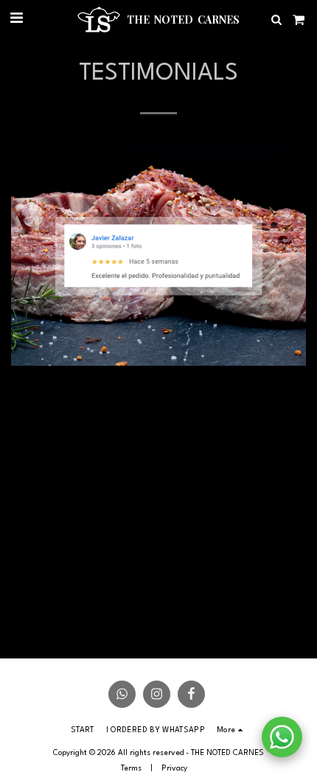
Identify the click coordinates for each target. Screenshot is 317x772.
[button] (16, 19)
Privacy (174, 768)
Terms (131, 768)
